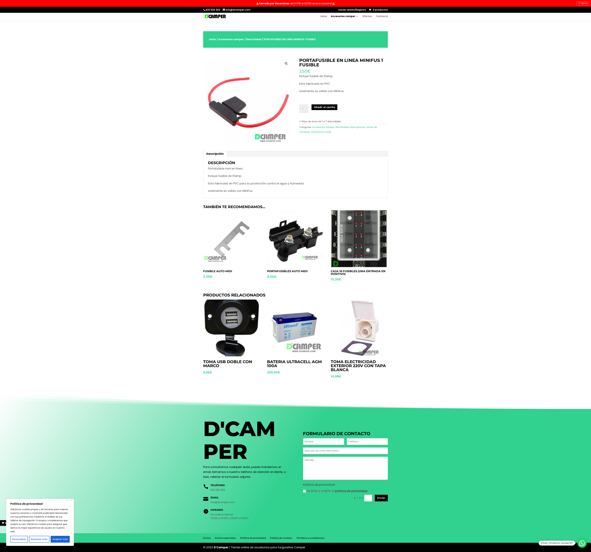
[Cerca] (71, 500)
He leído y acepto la (337, 491)
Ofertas (367, 16)
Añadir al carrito (324, 107)
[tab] (215, 153)
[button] (582, 543)
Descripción (215, 154)
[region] (40, 522)
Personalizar (19, 539)
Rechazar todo (39, 539)
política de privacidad (351, 491)
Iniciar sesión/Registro (352, 10)
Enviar (381, 497)
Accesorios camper (343, 16)
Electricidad (253, 39)
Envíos (207, 538)
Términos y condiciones (310, 538)
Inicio (323, 16)
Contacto (382, 16)
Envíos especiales (225, 538)
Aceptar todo (60, 539)
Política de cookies (281, 538)
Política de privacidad (253, 538)
